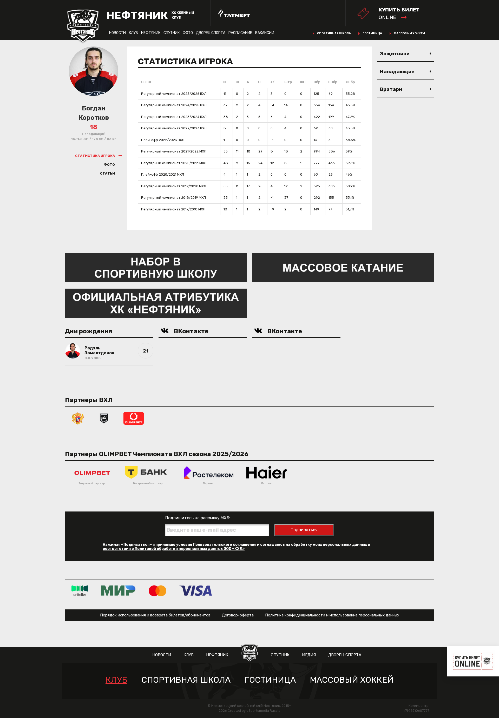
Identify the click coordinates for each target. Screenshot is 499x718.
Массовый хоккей (409, 33)
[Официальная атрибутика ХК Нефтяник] (156, 302)
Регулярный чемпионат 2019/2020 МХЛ (173, 186)
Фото (188, 33)
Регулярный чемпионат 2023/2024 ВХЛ (174, 117)
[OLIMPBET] (133, 417)
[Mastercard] (157, 590)
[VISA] (195, 590)
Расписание (240, 33)
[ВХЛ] (103, 417)
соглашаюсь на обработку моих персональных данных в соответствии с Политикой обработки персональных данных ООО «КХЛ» (236, 546)
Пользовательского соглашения (224, 544)
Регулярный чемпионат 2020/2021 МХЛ (173, 163)
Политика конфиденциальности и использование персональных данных (332, 615)
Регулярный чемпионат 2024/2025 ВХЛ (174, 105)
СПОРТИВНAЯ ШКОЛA (186, 679)
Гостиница (372, 33)
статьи (107, 173)
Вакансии (264, 33)
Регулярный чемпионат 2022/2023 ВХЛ (174, 128)
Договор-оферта (238, 615)
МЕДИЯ (309, 655)
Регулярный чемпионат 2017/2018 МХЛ (173, 209)
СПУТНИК (171, 33)
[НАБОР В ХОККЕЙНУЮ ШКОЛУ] (156, 267)
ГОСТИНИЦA (270, 679)
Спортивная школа (334, 33)
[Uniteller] (79, 590)
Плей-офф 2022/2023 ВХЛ (162, 140)
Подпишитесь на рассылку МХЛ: (197, 517)
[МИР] (118, 590)
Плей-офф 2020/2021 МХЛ (162, 174)
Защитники (395, 54)
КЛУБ (133, 33)
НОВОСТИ (117, 33)
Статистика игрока (95, 156)
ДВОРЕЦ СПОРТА (210, 33)
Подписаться (304, 529)
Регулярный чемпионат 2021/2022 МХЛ (173, 151)
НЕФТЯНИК (150, 33)
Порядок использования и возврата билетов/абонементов (155, 615)
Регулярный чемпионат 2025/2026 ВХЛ (174, 94)
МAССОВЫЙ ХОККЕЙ (351, 679)
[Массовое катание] (343, 267)
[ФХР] (77, 417)
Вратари (391, 89)
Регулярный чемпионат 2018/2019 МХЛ (173, 198)
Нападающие (397, 72)
